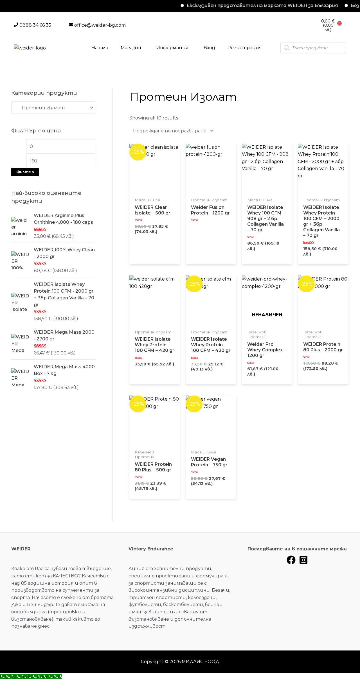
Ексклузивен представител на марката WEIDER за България (252, 5)
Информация (172, 47)
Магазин (131, 47)
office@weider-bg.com (100, 25)
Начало (99, 47)
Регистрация (245, 47)
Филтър (25, 172)
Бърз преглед (154, 192)
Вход (209, 47)
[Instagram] (303, 559)
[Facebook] (291, 559)
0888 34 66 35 (35, 25)
